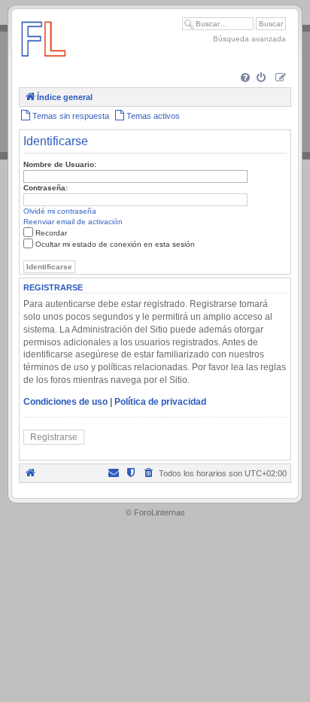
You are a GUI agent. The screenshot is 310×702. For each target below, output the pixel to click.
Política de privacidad (160, 402)
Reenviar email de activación (73, 221)
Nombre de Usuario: (59, 164)
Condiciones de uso (65, 402)
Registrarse (54, 437)
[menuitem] (246, 78)
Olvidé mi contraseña (59, 211)
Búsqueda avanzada (249, 39)
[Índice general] (43, 63)
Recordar (51, 233)
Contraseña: (45, 188)
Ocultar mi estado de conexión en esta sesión (115, 244)
